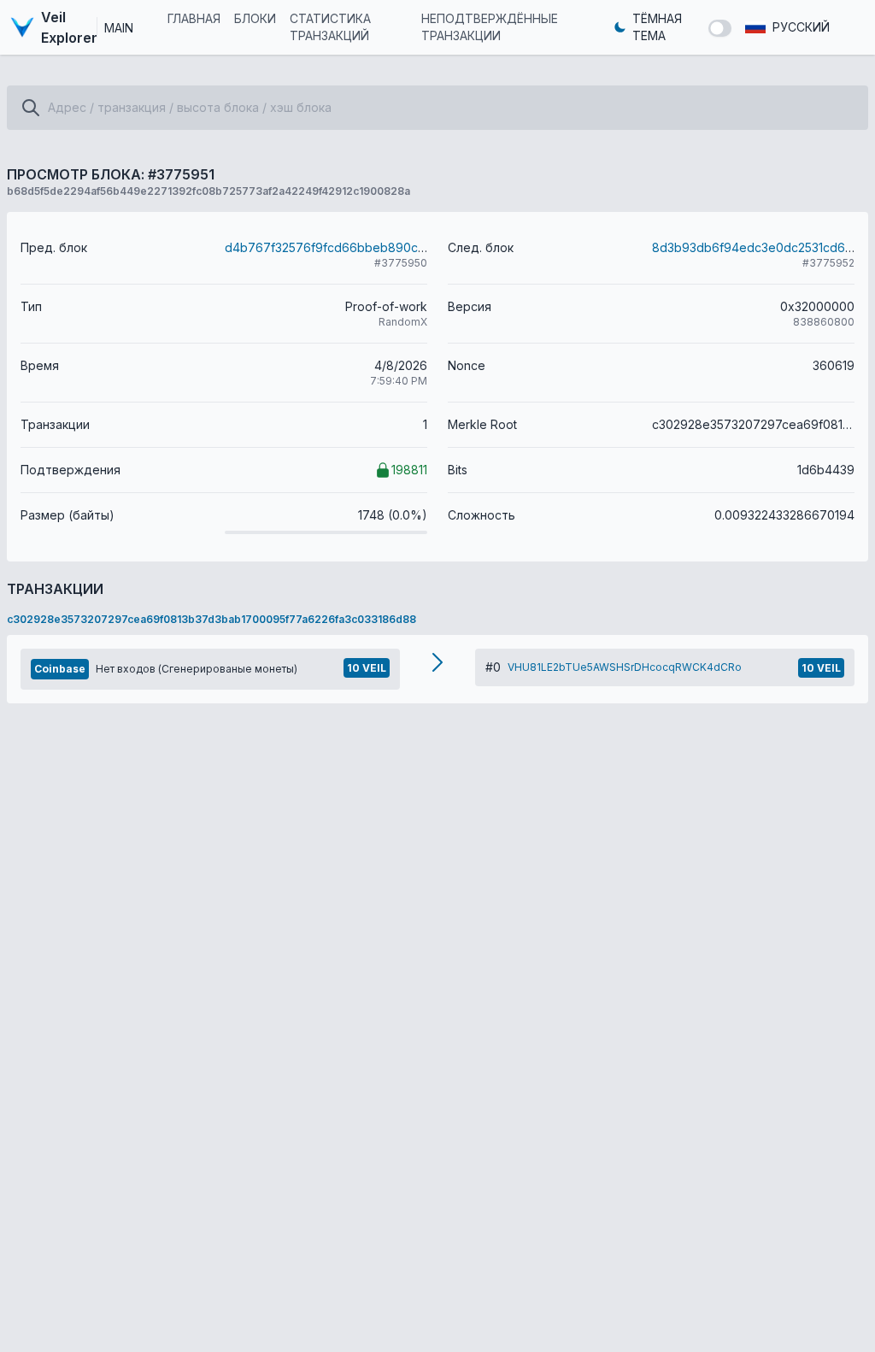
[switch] (719, 28)
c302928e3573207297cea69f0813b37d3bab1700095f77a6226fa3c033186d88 (211, 619)
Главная (193, 18)
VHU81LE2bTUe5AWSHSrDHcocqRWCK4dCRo (625, 667)
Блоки (255, 18)
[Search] (30, 107)
